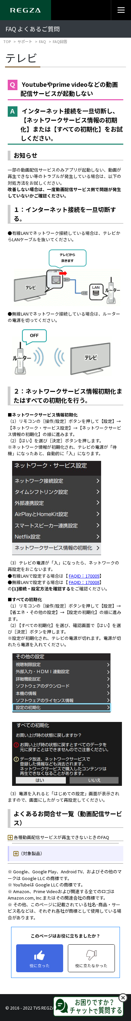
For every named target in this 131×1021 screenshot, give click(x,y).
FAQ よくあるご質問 (32, 29)
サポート (24, 41)
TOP (7, 41)
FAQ (42, 41)
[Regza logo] (25, 10)
